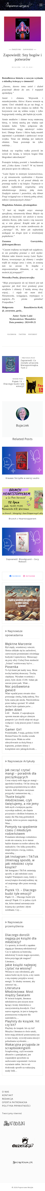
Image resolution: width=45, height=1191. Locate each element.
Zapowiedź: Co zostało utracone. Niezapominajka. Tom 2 (30, 364)
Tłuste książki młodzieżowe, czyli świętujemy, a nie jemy (22, 800)
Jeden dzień (13, 710)
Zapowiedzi (28, 49)
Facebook (11, 334)
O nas (5, 1091)
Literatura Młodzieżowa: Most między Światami (19, 991)
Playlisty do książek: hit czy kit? (22, 1023)
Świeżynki (16, 49)
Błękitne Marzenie (18, 644)
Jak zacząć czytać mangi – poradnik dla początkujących (20, 773)
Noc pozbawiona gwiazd (17, 688)
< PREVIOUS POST (28, 358)
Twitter (22, 334)
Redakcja (7, 1098)
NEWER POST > (18, 379)
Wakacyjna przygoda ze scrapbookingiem (22, 1046)
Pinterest (32, 334)
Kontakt (7, 1095)
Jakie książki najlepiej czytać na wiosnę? (20, 966)
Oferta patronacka (14, 1102)
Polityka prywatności (16, 1105)
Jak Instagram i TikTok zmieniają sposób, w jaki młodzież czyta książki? (21, 862)
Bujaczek (16, 67)
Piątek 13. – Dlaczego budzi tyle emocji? (13, 384)
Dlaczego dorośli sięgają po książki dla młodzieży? (20, 938)
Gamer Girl (13, 729)
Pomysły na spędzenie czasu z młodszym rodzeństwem (21, 830)
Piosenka (11, 667)
